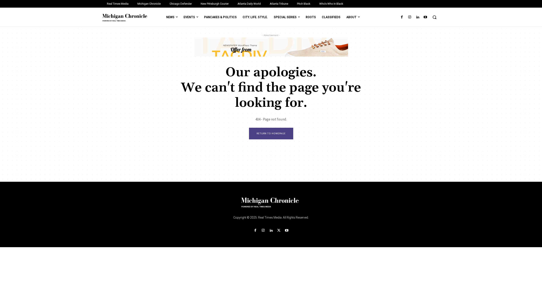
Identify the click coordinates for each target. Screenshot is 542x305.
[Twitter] (279, 230)
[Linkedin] (417, 17)
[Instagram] (409, 17)
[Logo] (271, 205)
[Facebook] (402, 17)
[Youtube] (425, 17)
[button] (434, 17)
